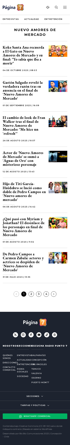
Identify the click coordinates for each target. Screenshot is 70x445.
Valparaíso (38, 355)
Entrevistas (11, 19)
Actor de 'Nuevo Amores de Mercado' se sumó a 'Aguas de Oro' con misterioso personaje (23, 158)
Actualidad (31, 19)
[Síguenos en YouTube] (38, 334)
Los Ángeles (39, 364)
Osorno (36, 378)
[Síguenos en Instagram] (23, 334)
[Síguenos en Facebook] (31, 334)
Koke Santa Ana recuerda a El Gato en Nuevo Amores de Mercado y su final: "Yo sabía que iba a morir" (23, 55)
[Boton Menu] (64, 7)
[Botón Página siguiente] (53, 294)
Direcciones (7, 362)
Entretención (53, 19)
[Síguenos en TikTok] (46, 334)
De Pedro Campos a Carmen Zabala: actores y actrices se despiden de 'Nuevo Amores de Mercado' (23, 262)
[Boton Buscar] (56, 7)
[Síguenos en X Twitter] (15, 334)
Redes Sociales (21, 370)
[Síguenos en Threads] (54, 334)
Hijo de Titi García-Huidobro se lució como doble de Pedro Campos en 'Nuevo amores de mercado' (24, 191)
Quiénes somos (7, 356)
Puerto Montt (40, 382)
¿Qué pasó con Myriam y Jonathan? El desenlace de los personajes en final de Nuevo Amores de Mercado (24, 226)
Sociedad (21, 376)
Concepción (39, 360)
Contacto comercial (7, 368)
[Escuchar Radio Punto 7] (47, 7)
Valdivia (36, 373)
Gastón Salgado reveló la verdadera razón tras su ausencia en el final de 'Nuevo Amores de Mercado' (23, 90)
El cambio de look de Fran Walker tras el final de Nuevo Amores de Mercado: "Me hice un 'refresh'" (24, 125)
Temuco (36, 369)
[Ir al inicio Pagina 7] (13, 7)
